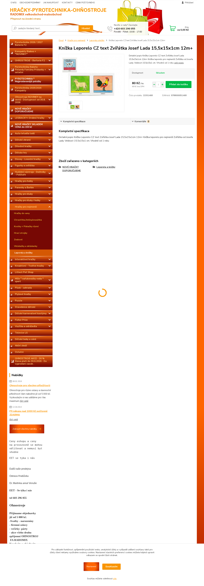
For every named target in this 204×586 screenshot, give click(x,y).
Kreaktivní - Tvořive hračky (29, 265)
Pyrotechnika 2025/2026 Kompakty (28, 89)
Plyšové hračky (23, 294)
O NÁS (13, 2)
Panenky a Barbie (24, 187)
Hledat (86, 28)
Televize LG (21, 332)
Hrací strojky (20, 233)
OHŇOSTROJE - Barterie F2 (30, 60)
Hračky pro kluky (24, 193)
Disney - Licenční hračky (28, 159)
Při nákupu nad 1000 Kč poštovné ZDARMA (28, 413)
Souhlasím (111, 566)
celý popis (179, 62)
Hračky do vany (22, 213)
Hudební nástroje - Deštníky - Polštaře (30, 173)
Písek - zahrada (23, 287)
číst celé (24, 401)
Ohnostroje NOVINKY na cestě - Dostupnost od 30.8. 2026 (30, 99)
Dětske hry (21, 152)
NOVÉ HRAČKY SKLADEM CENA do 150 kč (29, 125)
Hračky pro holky (24, 181)
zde (114, 578)
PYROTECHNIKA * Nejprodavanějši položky (28, 80)
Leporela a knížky (23, 252)
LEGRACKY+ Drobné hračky (29, 117)
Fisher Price (21, 319)
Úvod (61, 40)
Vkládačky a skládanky (25, 246)
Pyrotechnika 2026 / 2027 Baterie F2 (29, 43)
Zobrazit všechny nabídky (25, 428)
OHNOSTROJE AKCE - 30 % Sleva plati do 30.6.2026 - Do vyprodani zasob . (31, 361)
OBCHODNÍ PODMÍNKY (30, 2)
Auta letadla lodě (25, 133)
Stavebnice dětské (25, 307)
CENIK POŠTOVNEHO (85, 2)
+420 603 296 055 (124, 28)
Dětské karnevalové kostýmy (31, 313)
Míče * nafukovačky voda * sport (29, 280)
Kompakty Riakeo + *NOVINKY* (25, 53)
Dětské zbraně (23, 139)
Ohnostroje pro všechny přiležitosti (29, 385)
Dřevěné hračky (23, 146)
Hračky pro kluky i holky (27, 200)
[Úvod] (32, 13)
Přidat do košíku (178, 84)
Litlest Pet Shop (24, 272)
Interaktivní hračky (25, 259)
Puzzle (18, 300)
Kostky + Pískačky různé (26, 226)
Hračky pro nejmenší (26, 206)
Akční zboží (21, 345)
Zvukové (18, 239)
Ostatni (19, 352)
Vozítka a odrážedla (26, 326)
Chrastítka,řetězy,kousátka (28, 219)
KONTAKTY (67, 2)
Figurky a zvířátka (24, 165)
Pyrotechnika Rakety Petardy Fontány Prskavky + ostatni (30, 69)
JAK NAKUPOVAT (51, 2)
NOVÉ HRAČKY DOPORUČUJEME (24, 110)
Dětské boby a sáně (25, 339)
